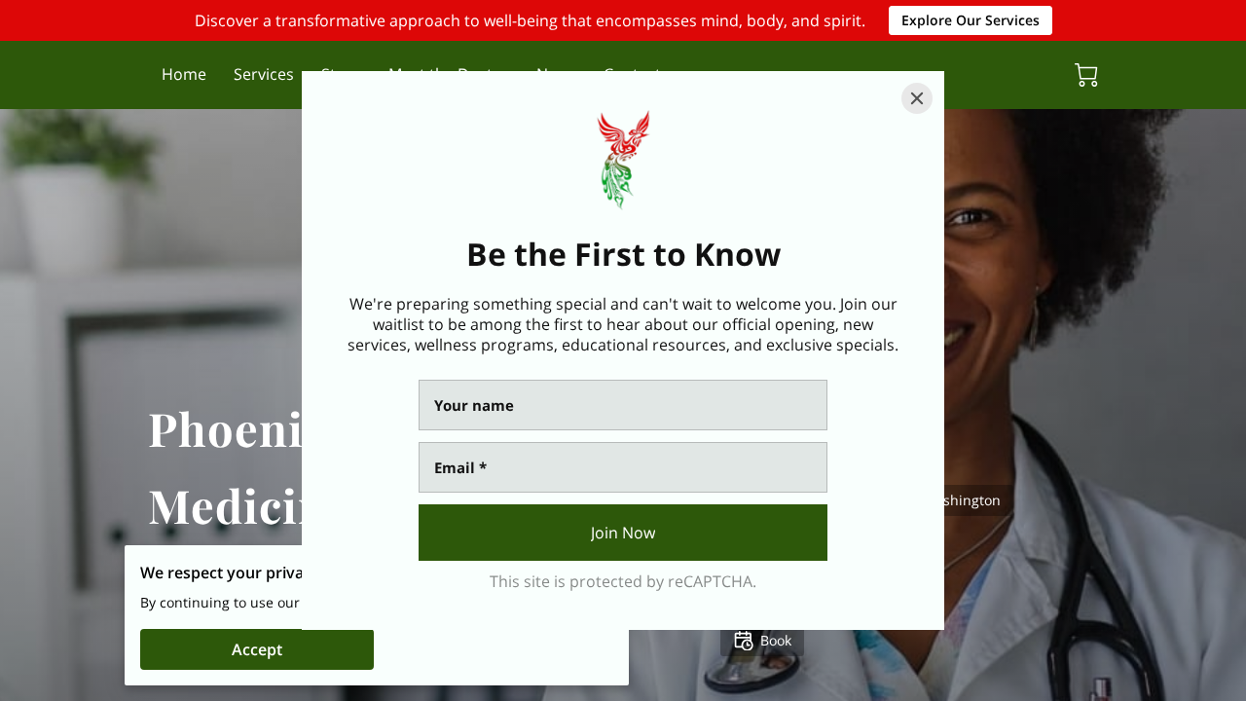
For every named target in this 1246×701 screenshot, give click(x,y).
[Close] (917, 98)
